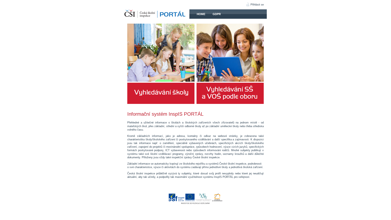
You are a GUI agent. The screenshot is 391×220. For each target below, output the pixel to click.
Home (201, 14)
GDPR (217, 14)
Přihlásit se (257, 4)
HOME (156, 14)
